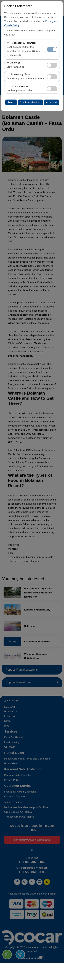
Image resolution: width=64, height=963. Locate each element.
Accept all (51, 102)
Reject (11, 102)
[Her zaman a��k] (52, 49)
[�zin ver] (52, 65)
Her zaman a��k (52, 49)
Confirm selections (30, 102)
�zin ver (52, 65)
